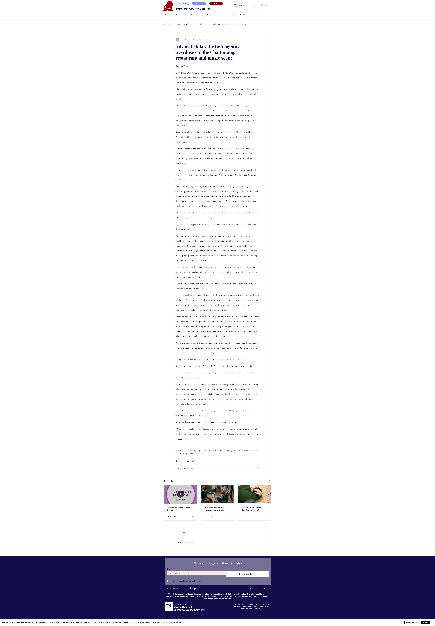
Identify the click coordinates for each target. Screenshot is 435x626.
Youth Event (202, 24)
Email (169, 569)
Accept (425, 622)
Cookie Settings (412, 622)
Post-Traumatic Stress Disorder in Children (214, 509)
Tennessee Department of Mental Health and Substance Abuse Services (256, 607)
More (241, 24)
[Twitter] (195, 588)
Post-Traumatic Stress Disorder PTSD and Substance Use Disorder (252, 509)
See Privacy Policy (176, 622)
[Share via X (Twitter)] (182, 461)
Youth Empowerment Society (223, 24)
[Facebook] (190, 588)
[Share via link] (193, 461)
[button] (182, 3)
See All (268, 481)
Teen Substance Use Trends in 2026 (180, 509)
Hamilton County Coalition (193, 9)
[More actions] (258, 39)
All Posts (167, 24)
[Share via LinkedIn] (188, 461)
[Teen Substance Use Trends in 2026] (180, 494)
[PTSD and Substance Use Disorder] (254, 494)
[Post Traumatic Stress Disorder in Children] (217, 494)
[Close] (432, 622)
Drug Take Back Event (184, 24)
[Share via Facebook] (177, 461)
